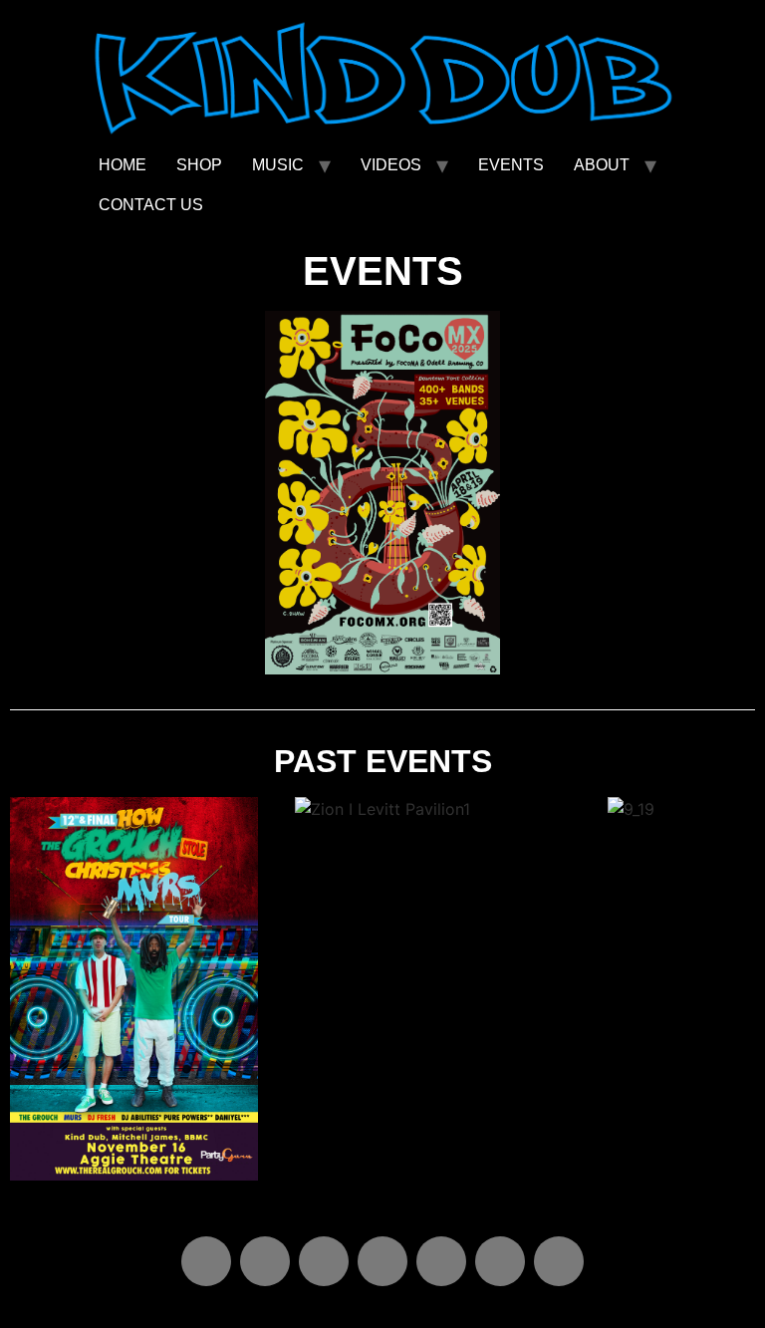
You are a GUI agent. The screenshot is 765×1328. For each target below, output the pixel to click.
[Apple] (206, 1261)
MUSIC (278, 164)
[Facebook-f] (500, 1261)
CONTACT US (151, 204)
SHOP (199, 164)
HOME (122, 164)
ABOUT (602, 164)
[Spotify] (265, 1261)
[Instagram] (382, 1261)
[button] (29, 991)
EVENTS (511, 164)
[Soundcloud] (324, 1261)
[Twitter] (559, 1261)
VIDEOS (391, 164)
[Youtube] (441, 1261)
